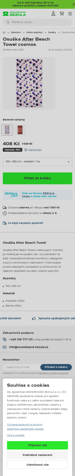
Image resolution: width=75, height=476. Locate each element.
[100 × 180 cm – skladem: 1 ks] (37, 161)
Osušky (52, 32)
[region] (37, 83)
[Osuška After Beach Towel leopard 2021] (20, 130)
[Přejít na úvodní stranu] (4, 32)
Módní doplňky (34, 32)
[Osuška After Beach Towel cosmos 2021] (7, 130)
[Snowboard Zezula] (14, 14)
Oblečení (16, 32)
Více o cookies (15, 435)
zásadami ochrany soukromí (53, 373)
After (28, 39)
